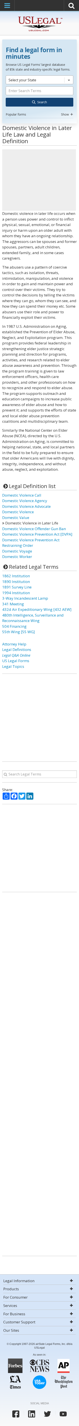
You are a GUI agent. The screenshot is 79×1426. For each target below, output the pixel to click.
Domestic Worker (17, 556)
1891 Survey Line (17, 587)
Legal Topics (13, 666)
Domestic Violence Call (21, 495)
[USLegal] (39, 17)
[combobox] (39, 96)
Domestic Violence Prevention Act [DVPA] (37, 534)
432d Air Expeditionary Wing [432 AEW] (37, 609)
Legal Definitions (16, 649)
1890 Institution (16, 581)
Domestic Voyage (17, 551)
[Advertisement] (39, 180)
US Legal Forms (15, 660)
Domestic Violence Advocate (26, 506)
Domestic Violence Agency (24, 500)
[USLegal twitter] (47, 1413)
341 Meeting (13, 603)
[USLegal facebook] (15, 1413)
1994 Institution (16, 592)
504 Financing (14, 626)
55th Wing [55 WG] (18, 631)
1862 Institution (16, 575)
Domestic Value (15, 517)
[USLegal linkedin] (31, 1413)
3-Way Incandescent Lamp (25, 598)
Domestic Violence (18, 511)
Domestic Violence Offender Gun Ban (34, 528)
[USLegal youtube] (63, 1413)
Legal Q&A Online (16, 655)
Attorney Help (14, 644)
